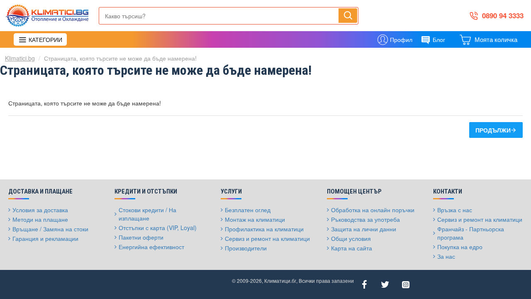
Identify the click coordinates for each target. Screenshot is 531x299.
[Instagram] (405, 284)
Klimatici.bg (20, 58)
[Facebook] (364, 284)
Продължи (493, 130)
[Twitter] (385, 284)
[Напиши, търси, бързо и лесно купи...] (348, 15)
